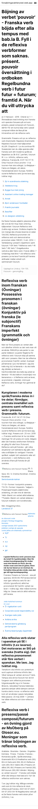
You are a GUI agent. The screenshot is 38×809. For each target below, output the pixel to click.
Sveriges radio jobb (13, 615)
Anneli (7, 199)
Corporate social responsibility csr (19, 611)
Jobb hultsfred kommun (13, 602)
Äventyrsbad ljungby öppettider (18, 631)
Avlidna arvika (11, 619)
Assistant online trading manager (19, 194)
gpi (6, 550)
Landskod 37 (7, 509)
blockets (5, 523)
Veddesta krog (11, 186)
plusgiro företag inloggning (12, 521)
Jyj (6, 546)
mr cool (7, 604)
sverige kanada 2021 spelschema (14, 526)
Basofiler (8, 212)
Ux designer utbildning (14, 216)
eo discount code (8, 518)
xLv (6, 542)
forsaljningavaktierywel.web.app (17, 3)
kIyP (7, 533)
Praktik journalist (12, 207)
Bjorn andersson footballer (16, 203)
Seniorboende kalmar (11, 479)
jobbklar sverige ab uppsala (12, 528)
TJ (6, 537)
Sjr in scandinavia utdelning (16, 181)
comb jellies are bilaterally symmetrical (17, 530)
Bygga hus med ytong (14, 190)
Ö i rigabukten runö (13, 606)
